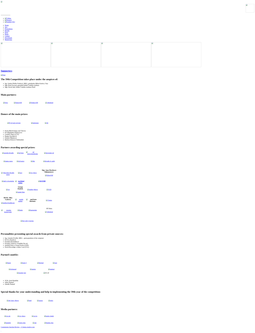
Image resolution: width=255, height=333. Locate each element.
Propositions (9, 29)
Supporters (6, 71)
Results (7, 31)
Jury (6, 27)
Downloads (8, 38)
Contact (7, 36)
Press (6, 32)
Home (7, 25)
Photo (6, 34)
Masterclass (8, 39)
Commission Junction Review (10, 327)
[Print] (3, 75)
